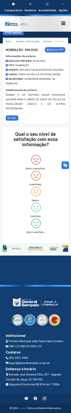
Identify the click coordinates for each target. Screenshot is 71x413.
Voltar (12, 118)
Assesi (22, 408)
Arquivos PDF (56, 49)
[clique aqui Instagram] (44, 398)
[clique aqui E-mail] (26, 398)
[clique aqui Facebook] (35, 398)
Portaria (47, 41)
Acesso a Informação (28, 41)
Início (9, 41)
